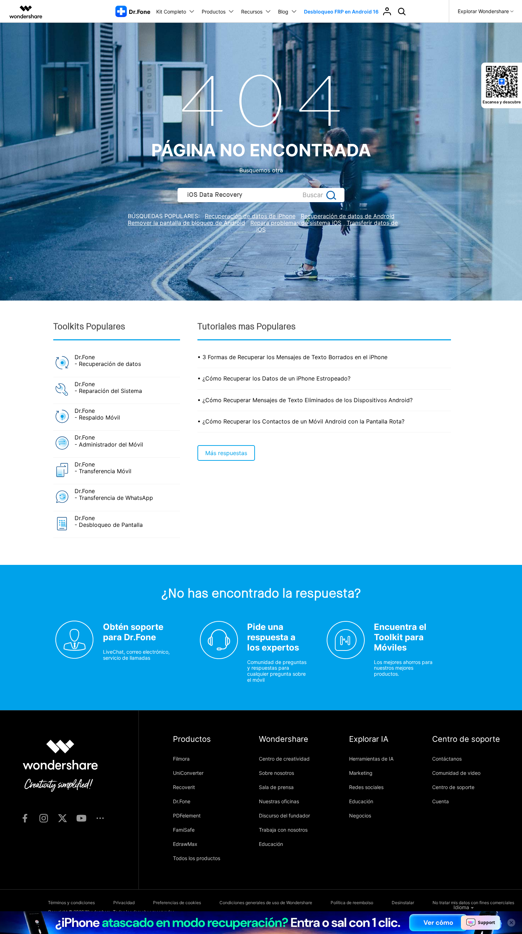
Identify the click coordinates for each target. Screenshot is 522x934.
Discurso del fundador (284, 815)
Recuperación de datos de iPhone (250, 216)
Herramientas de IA (371, 759)
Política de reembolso (352, 902)
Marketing (361, 773)
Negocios (360, 815)
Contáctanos (447, 759)
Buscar (313, 195)
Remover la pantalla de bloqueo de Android (186, 222)
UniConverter (188, 773)
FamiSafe (184, 830)
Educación (271, 844)
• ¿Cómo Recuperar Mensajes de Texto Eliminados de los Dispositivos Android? (305, 400)
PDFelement (187, 815)
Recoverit (184, 787)
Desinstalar (403, 902)
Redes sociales (366, 787)
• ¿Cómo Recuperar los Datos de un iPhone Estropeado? (273, 378)
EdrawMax (185, 844)
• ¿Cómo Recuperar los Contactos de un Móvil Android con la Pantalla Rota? (300, 421)
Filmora (181, 759)
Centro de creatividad (284, 759)
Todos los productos (196, 858)
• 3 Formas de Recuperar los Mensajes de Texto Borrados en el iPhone (292, 357)
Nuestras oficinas (279, 801)
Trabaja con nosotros (283, 830)
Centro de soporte (453, 787)
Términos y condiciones (71, 902)
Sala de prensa (276, 787)
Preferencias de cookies (177, 902)
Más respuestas (226, 453)
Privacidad (124, 902)
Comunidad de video (456, 773)
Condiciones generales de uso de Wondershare (265, 902)
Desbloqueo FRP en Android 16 (341, 12)
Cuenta (440, 801)
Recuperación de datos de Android (348, 216)
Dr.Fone (181, 801)
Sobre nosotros (276, 773)
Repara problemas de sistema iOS (295, 222)
